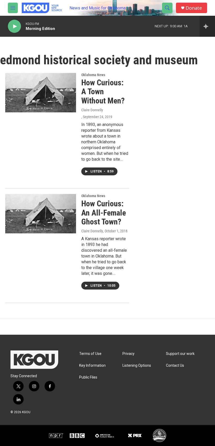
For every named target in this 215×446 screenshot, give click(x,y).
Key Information (92, 366)
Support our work (180, 354)
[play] (14, 26)
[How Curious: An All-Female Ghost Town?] (40, 213)
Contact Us (175, 366)
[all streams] (207, 26)
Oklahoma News (93, 75)
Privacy (128, 354)
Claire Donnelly (92, 110)
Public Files (88, 377)
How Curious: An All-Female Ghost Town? (103, 213)
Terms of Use (90, 354)
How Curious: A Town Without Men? (103, 92)
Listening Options (136, 366)
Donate (194, 8)
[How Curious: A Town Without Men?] (40, 92)
